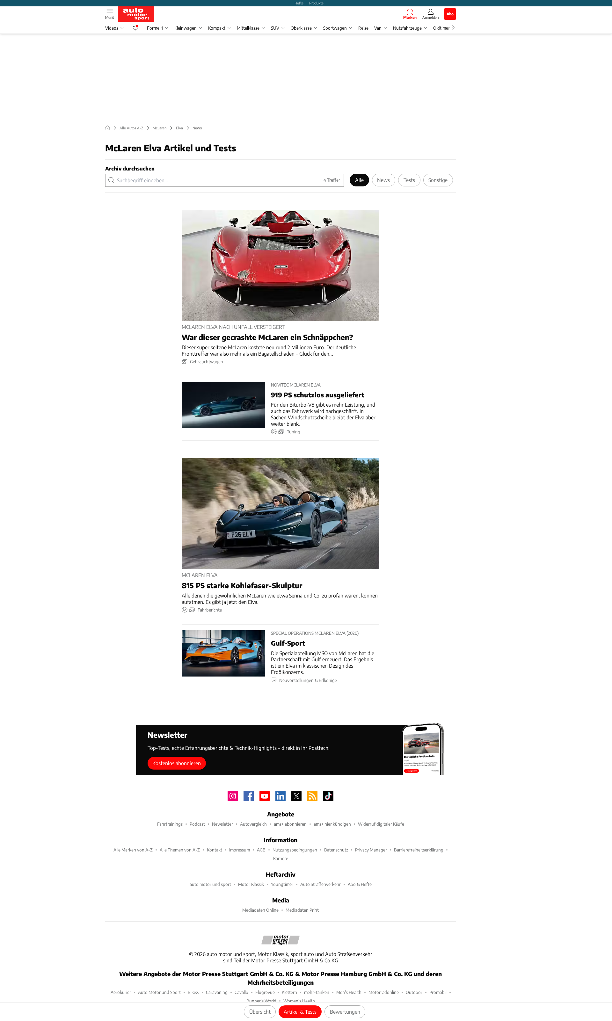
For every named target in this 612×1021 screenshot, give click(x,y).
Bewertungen (345, 1012)
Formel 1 (155, 28)
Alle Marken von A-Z (133, 849)
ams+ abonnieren (290, 824)
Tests (409, 180)
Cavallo (241, 992)
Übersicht (260, 1012)
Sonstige (438, 180)
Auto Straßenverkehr (320, 884)
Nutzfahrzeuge (407, 28)
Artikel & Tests (300, 1012)
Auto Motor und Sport (159, 992)
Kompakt (216, 28)
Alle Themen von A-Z (180, 849)
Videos (111, 28)
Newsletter (222, 824)
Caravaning (217, 992)
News (383, 180)
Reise (363, 28)
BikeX (193, 992)
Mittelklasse (248, 28)
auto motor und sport (210, 884)
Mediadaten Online (260, 910)
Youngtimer (282, 884)
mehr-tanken (316, 992)
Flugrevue (265, 992)
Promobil (438, 992)
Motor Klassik (251, 884)
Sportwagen (335, 28)
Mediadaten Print (302, 910)
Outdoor (414, 992)
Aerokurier (121, 992)
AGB (261, 849)
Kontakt (214, 849)
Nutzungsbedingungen (295, 849)
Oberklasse (301, 28)
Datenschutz (336, 849)
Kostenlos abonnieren (176, 763)
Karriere (280, 858)
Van (378, 28)
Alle (359, 180)
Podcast (197, 824)
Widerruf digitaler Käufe (381, 824)
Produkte (316, 3)
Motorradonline (383, 992)
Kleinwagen (185, 28)
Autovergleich (253, 824)
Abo (450, 13)
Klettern (289, 992)
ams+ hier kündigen (332, 824)
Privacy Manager (371, 849)
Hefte (299, 3)
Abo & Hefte (360, 884)
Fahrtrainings (170, 824)
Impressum (239, 849)
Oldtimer (441, 28)
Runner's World (261, 1000)
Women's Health (299, 1000)
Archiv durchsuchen (130, 168)
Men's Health (348, 992)
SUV (275, 28)
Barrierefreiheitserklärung (418, 849)
